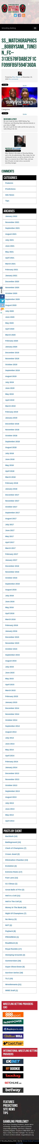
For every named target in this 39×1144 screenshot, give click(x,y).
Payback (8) (10, 931)
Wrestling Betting (9, 28)
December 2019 (12, 353)
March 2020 (10, 335)
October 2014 (11, 720)
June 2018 (9, 459)
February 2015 (11, 696)
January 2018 (11, 489)
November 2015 (12, 643)
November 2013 (12, 779)
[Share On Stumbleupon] (2, 309)
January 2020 (11, 347)
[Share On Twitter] (2, 301)
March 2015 (10, 690)
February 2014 (11, 762)
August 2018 (10, 447)
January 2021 (11, 276)
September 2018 (12, 442)
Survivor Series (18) (14, 973)
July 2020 (9, 311)
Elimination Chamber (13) (16, 860)
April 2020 (9, 329)
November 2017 (12, 501)
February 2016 (11, 625)
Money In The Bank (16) (15, 907)
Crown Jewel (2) (12, 854)
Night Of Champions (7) (15, 913)
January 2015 (11, 702)
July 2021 (9, 240)
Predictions (10, 189)
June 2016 (9, 602)
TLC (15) (9, 979)
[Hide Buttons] (1, 312)
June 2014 (9, 744)
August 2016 (10, 590)
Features (9, 183)
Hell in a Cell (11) (12, 896)
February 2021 (11, 270)
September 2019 (12, 370)
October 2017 (11, 507)
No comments (13, 79)
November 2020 (12, 287)
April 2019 (9, 400)
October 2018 (11, 436)
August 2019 (10, 376)
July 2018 (9, 453)
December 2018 (12, 424)
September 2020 (12, 299)
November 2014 (12, 714)
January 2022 (11, 216)
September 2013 (12, 791)
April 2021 (9, 258)
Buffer (25, 86)
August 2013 (10, 797)
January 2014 (11, 767)
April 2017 (9, 542)
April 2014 (9, 756)
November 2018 (12, 430)
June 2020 (9, 317)
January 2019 (11, 418)
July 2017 (9, 525)
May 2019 (9, 394)
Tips (7, 201)
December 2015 (12, 637)
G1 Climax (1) (11, 884)
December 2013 (12, 773)
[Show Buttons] (1, 290)
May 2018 (9, 465)
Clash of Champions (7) (15, 848)
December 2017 (12, 495)
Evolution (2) (11, 866)
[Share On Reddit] (2, 305)
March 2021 (10, 264)
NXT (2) (8, 925)
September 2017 (12, 513)
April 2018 (9, 471)
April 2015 (9, 685)
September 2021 (12, 228)
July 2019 (9, 382)
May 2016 (9, 607)
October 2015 (11, 649)
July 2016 (9, 596)
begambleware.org (27, 1135)
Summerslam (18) (13, 961)
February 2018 (11, 483)
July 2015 (9, 667)
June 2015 (9, 673)
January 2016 (11, 631)
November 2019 (12, 359)
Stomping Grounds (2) (15, 955)
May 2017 (9, 536)
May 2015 (9, 679)
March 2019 (10, 406)
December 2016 (12, 566)
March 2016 (10, 619)
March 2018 (10, 477)
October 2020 (11, 293)
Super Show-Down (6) (15, 967)
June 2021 (9, 246)
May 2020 (9, 323)
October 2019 (11, 364)
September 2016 (12, 584)
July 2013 (9, 803)
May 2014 (9, 750)
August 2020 (10, 305)
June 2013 (9, 809)
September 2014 (12, 726)
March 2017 (10, 548)
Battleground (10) (13, 842)
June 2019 (9, 388)
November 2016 (12, 572)
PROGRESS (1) (12, 937)
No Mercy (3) (11, 919)
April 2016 (9, 613)
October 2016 (11, 578)
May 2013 (9, 815)
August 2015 (10, 661)
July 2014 (9, 738)
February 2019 (11, 412)
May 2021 (9, 252)
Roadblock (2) (11, 943)
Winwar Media (27, 1141)
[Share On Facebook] (2, 296)
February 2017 (11, 554)
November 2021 (12, 222)
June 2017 (9, 530)
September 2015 (12, 655)
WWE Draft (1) (11, 990)
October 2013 (11, 785)
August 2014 (10, 732)
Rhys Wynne (16, 77)
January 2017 (11, 560)
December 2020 (12, 282)
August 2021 (10, 234)
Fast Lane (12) (11, 878)
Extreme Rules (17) (13, 872)
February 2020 (11, 341)
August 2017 (10, 519)
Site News (9, 195)
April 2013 (9, 821)
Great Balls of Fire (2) (14, 890)
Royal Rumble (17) (13, 949)
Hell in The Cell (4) (13, 901)
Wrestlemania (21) (13, 984)
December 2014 (12, 708)
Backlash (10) (11, 836)
